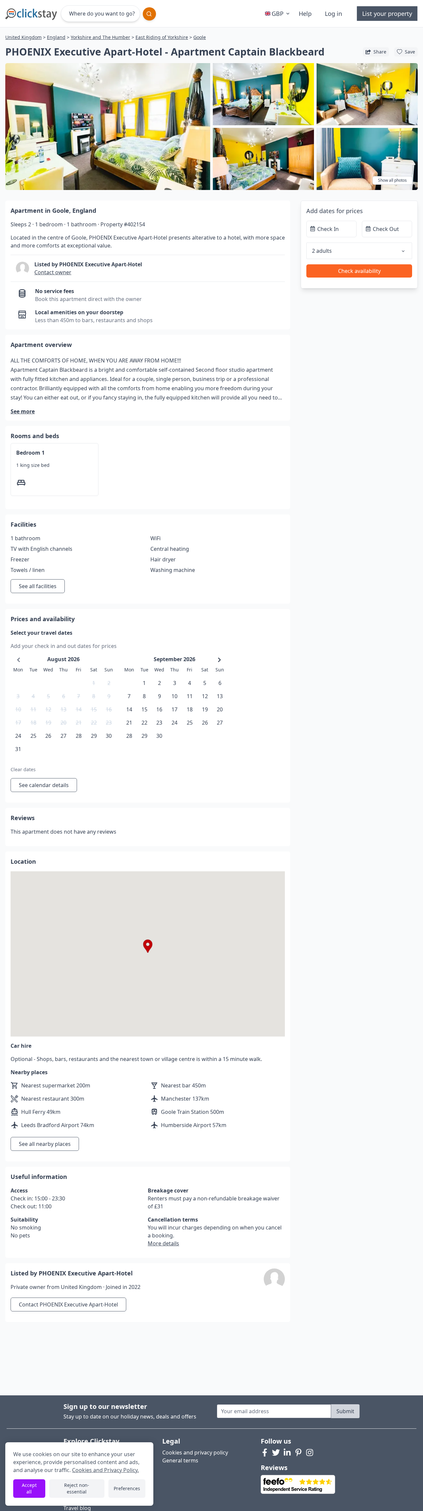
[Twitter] (276, 1452)
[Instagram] (310, 1452)
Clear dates (23, 769)
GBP (278, 14)
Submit (345, 1411)
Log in (333, 14)
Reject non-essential (76, 1488)
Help (305, 14)
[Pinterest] (298, 1452)
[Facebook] (265, 1452)
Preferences (127, 1488)
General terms (180, 1460)
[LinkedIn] (287, 1452)
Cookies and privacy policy (195, 1452)
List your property (387, 14)
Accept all (29, 1488)
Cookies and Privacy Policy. (105, 1470)
